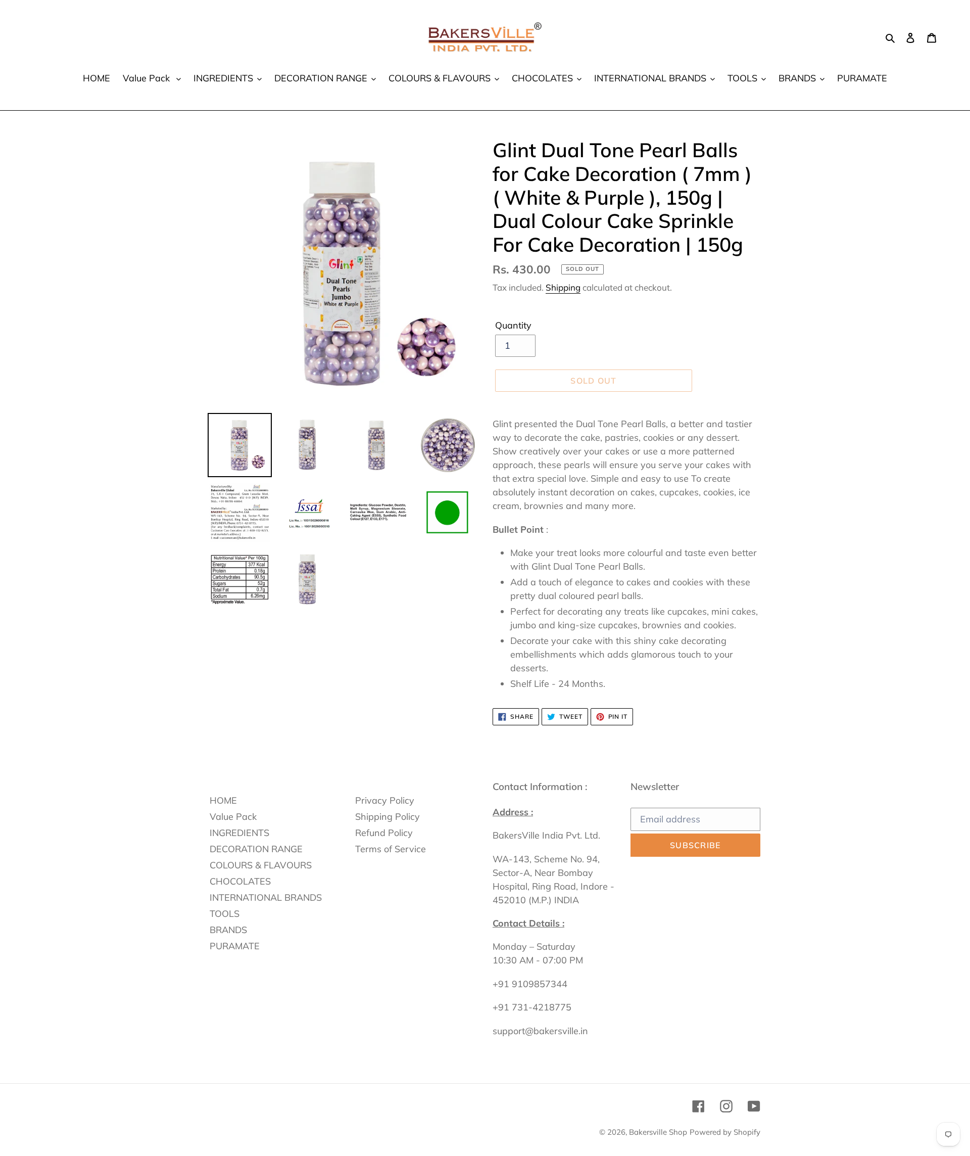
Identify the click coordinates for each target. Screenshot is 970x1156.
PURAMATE (235, 946)
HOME (223, 800)
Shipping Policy (387, 816)
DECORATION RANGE (256, 849)
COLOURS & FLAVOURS (261, 865)
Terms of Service (390, 849)
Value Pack (233, 816)
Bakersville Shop (658, 1132)
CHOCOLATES (240, 881)
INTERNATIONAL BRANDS (266, 897)
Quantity (513, 325)
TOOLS (224, 913)
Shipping (563, 287)
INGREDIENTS (239, 833)
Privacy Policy (384, 800)
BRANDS (228, 930)
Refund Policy (384, 833)
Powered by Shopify (725, 1132)
